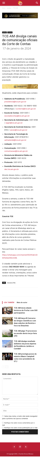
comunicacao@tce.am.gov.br (16, 151)
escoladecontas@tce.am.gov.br (17, 116)
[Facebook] (11, 52)
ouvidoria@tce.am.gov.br (26, 109)
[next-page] (7, 366)
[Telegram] (35, 52)
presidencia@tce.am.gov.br (15, 102)
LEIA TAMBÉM (9, 302)
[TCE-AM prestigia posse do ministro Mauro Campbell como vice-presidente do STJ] (7, 356)
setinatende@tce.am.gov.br (15, 140)
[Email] (30, 52)
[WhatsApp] (26, 52)
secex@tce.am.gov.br (18, 130)
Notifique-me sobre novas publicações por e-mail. (21, 428)
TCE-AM (15, 8)
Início (3, 8)
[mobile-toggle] (3, 3)
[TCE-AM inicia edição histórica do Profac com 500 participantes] (7, 310)
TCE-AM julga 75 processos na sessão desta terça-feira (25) (25, 333)
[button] (37, 3)
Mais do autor (22, 302)
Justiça (9, 8)
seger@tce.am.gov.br (14, 123)
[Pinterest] (21, 52)
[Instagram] (20, 447)
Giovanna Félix (11, 283)
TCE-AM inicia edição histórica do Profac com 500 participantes (25, 310)
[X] (16, 52)
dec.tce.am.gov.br (11, 169)
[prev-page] (3, 366)
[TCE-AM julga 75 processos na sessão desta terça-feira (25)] (7, 333)
